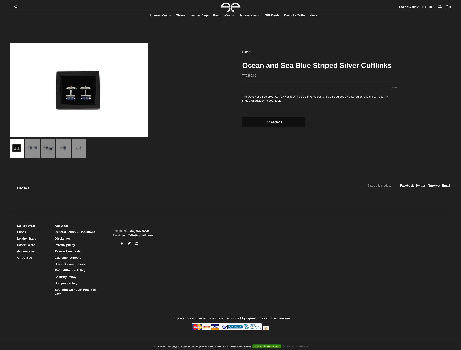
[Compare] (440, 7)
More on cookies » (295, 346)
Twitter (421, 185)
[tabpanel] (119, 90)
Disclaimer (62, 238)
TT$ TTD (427, 6)
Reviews (23, 188)
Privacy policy (65, 245)
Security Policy (65, 277)
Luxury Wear (159, 15)
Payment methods (67, 251)
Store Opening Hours (70, 264)
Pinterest (433, 185)
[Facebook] (121, 243)
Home (246, 51)
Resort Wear (222, 15)
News (313, 15)
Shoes (180, 15)
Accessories (248, 15)
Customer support (68, 257)
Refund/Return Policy (70, 270)
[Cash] (266, 329)
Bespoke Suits (294, 15)
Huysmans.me (279, 318)
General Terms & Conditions (75, 232)
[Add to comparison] (395, 88)
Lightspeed (248, 318)
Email (446, 185)
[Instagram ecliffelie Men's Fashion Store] (136, 243)
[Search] (16, 7)
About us (61, 226)
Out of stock (273, 122)
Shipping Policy (66, 283)
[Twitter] (129, 243)
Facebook (407, 185)
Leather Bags (199, 15)
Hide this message (266, 346)
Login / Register (409, 6)
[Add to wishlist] (391, 88)
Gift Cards (272, 15)
